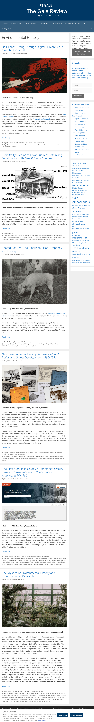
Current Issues (8, 556)
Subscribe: (77, 63)
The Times (76, 245)
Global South (50, 695)
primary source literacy (85, 232)
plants (17, 699)
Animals (6, 456)
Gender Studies (76, 214)
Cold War (6, 235)
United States (11, 147)
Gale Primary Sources (78, 210)
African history (8, 693)
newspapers (77, 221)
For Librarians (80, 124)
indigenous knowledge (16, 697)
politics (4, 564)
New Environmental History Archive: (30, 355)
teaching (88, 243)
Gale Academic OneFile (18, 695)
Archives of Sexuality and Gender (80, 168)
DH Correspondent (77, 182)
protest (9, 564)
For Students (44, 23)
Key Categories (77, 116)
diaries (36, 558)
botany (37, 693)
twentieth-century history (47, 239)
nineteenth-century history (48, 562)
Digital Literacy (78, 188)
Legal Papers (6, 562)
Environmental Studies (37, 145)
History (85, 216)
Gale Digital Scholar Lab (27, 237)
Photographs (61, 562)
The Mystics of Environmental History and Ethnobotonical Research (28, 574)
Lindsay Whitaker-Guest (51, 344)
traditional (16, 701)
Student (75, 243)
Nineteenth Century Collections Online (13, 239)
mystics (7, 699)
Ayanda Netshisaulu (20, 693)
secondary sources (44, 699)
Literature (81, 219)
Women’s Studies (87, 262)
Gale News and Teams (80, 105)
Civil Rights (87, 175)
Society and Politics (8, 454)
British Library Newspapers (77, 171)
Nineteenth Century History (33, 458)
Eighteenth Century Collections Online (78, 194)
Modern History (20, 458)
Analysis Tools (76, 165)
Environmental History (22, 145)
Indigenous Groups (57, 560)
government (33, 560)
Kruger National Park (30, 697)
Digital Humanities (30, 23)
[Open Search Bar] (91, 29)
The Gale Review (47, 11)
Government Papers (59, 237)
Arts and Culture (81, 138)
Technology (35, 239)
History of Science (60, 695)
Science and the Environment (35, 143)
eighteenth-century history (80, 190)
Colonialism (13, 235)
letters (12, 562)
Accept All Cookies (76, 715)
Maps (32, 562)
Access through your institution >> (82, 53)
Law (65, 560)
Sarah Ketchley (75, 240)
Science (28, 239)
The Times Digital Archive (80, 249)
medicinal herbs (52, 697)
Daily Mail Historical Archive (80, 180)
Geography (41, 695)
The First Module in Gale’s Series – (32, 472)
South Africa (55, 699)
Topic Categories (78, 133)
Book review (30, 693)
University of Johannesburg (42, 701)
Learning (74, 219)
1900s (79, 163)
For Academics (57, 23)
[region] (47, 715)
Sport (77, 152)
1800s (74, 163)
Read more (6, 138)
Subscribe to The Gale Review (75, 23)
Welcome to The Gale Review (11, 23)
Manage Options (62, 715)
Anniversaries (80, 136)
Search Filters (32, 564)
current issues (22, 235)
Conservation (30, 456)
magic (39, 697)
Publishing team (7, 346)
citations (42, 693)
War (81, 262)
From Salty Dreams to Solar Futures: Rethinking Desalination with (32, 156)
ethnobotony (6, 695)
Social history (84, 240)
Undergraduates (77, 260)
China (81, 175)
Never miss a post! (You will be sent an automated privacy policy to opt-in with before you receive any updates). (81, 73)
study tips (9, 701)
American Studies (9, 344)
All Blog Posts (6, 29)
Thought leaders (20, 454)
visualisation (75, 262)
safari (30, 699)
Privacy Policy (42, 720)
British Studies (75, 175)
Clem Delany (13, 456)
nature (62, 344)
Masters (44, 697)
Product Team (76, 235)
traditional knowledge (26, 701)
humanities (5, 697)
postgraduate (24, 699)
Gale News (17, 556)
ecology (48, 693)
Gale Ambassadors (50, 145)
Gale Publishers (20, 143)
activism (6, 558)
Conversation (19, 558)
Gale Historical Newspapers (43, 237)
